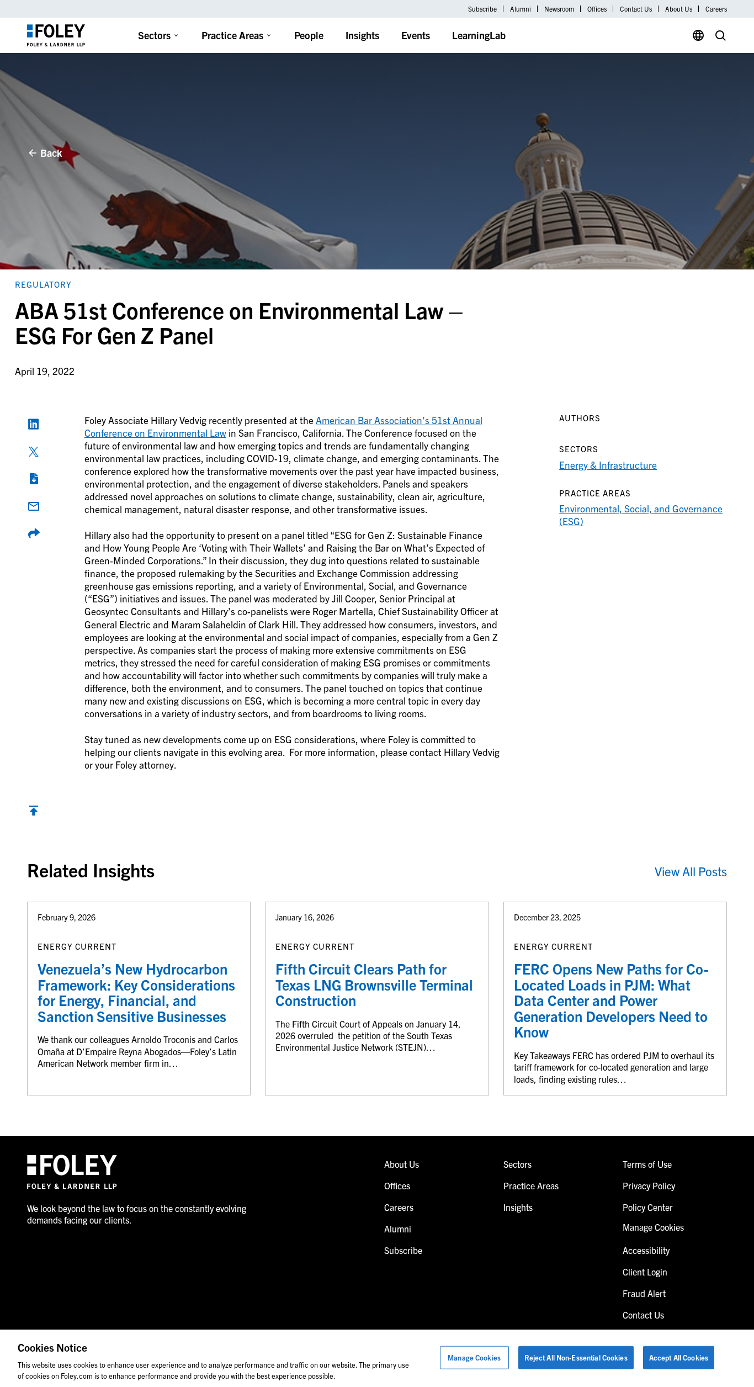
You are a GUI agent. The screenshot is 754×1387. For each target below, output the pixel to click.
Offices (597, 9)
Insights (362, 35)
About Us (678, 9)
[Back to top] (33, 813)
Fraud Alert (644, 1293)
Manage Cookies (474, 1357)
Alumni (520, 9)
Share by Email (33, 506)
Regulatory (43, 284)
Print (33, 478)
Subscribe (482, 9)
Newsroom (559, 9)
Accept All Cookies (678, 1357)
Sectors (154, 35)
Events (415, 35)
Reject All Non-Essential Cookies (576, 1357)
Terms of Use (647, 1163)
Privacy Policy (649, 1185)
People (308, 35)
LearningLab (479, 35)
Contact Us (636, 9)
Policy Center (648, 1207)
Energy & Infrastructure (608, 464)
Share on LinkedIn (33, 424)
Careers (716, 9)
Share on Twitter (33, 451)
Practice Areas (232, 35)
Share (33, 533)
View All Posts (691, 871)
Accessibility (646, 1250)
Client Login (645, 1271)
